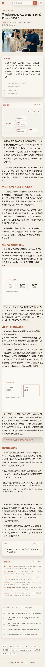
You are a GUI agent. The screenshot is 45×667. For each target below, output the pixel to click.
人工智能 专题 (27, 608)
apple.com (8, 582)
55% (33, 111)
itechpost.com (9, 577)
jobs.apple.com (10, 571)
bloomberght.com (11, 566)
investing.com (9, 588)
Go (35, 3)
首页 (4, 10)
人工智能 (10, 10)
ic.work (17, 662)
